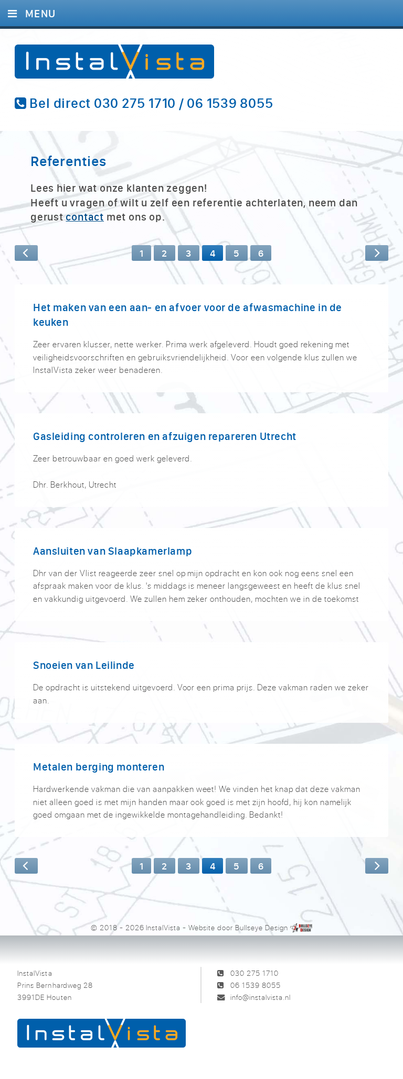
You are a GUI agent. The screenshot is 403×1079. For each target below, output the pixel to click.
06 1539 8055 (255, 985)
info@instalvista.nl (260, 997)
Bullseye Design (261, 927)
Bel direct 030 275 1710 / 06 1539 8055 (150, 103)
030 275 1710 (254, 973)
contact (85, 216)
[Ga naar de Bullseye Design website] (301, 927)
